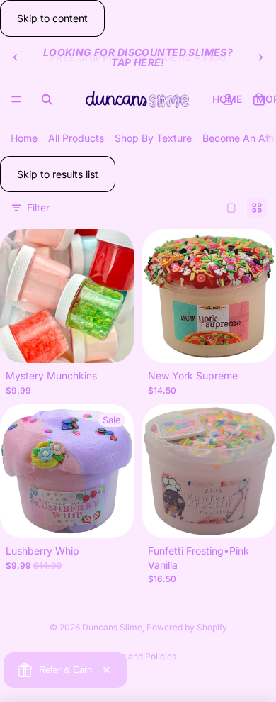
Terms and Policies (138, 656)
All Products (76, 138)
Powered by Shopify (186, 627)
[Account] (227, 99)
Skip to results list (57, 174)
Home (24, 138)
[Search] (46, 99)
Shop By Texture (153, 138)
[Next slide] (260, 57)
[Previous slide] (15, 57)
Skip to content (52, 18)
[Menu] (16, 99)
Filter (38, 207)
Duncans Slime (112, 627)
